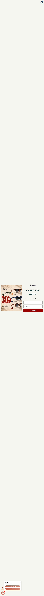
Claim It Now (33, 310)
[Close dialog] (42, 2)
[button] (3, 593)
